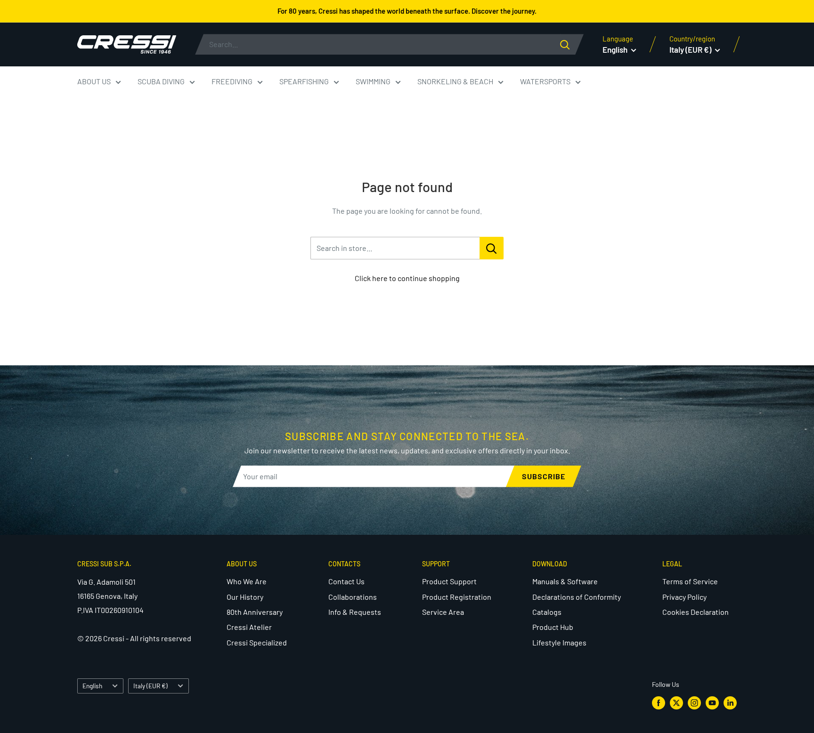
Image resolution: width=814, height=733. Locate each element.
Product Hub (552, 626)
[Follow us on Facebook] (658, 702)
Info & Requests (354, 611)
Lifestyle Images (559, 642)
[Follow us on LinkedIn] (730, 702)
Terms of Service (690, 581)
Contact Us (346, 581)
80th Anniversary (255, 611)
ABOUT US (94, 81)
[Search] (572, 44)
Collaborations (352, 596)
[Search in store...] (492, 248)
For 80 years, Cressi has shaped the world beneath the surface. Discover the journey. (407, 11)
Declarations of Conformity (576, 596)
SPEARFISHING (304, 81)
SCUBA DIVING (161, 81)
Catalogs (547, 611)
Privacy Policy (684, 596)
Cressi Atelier (249, 626)
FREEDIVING (232, 81)
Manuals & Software (565, 581)
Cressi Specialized (257, 642)
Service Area (443, 611)
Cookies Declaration (695, 611)
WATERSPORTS (545, 81)
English (92, 686)
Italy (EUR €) (150, 686)
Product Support (449, 581)
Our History (245, 596)
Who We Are (247, 581)
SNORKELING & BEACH (455, 81)
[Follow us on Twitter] (676, 702)
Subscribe (543, 476)
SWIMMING (373, 81)
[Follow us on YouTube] (712, 702)
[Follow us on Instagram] (694, 702)
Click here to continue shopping (407, 278)
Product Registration (456, 596)
